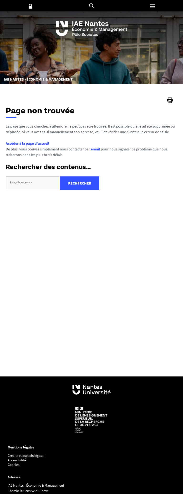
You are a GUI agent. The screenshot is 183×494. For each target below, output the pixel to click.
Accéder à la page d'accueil (27, 143)
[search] (32, 182)
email (95, 149)
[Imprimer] (170, 100)
